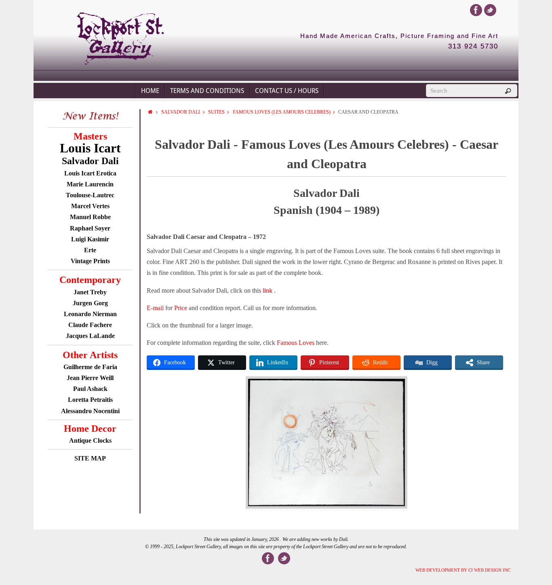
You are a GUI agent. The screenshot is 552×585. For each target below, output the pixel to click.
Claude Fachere (90, 324)
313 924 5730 (473, 46)
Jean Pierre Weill (90, 377)
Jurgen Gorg (90, 303)
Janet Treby (90, 292)
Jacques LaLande (90, 335)
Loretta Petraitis (90, 399)
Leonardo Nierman (90, 313)
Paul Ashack (90, 388)
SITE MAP (90, 458)
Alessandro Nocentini (90, 411)
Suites (216, 112)
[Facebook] (476, 10)
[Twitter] (490, 10)
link (268, 290)
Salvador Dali (180, 112)
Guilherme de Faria (90, 366)
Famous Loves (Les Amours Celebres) (282, 112)
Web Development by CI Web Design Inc (462, 570)
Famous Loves (295, 342)
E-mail (155, 307)
